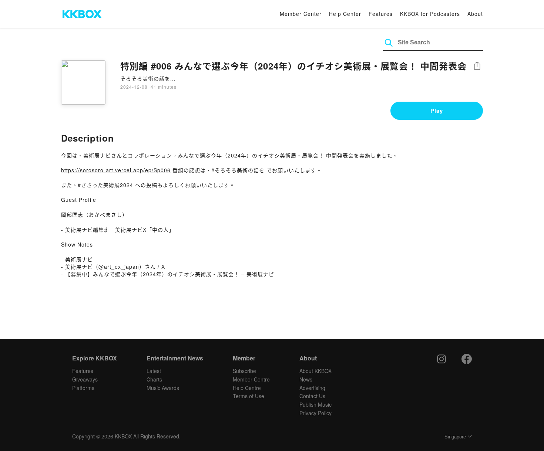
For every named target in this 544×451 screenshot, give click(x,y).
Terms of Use (248, 396)
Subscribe (244, 370)
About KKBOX (315, 370)
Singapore (455, 437)
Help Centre (247, 387)
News (305, 379)
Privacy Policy (315, 413)
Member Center (301, 13)
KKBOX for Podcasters (430, 13)
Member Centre (251, 379)
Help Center (345, 13)
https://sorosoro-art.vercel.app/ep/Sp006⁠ (116, 170)
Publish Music (315, 404)
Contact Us (312, 396)
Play (436, 110)
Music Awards (163, 387)
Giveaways (85, 379)
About (475, 13)
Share (477, 66)
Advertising (312, 387)
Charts (154, 379)
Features (381, 13)
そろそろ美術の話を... (148, 78)
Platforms (83, 387)
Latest (154, 370)
